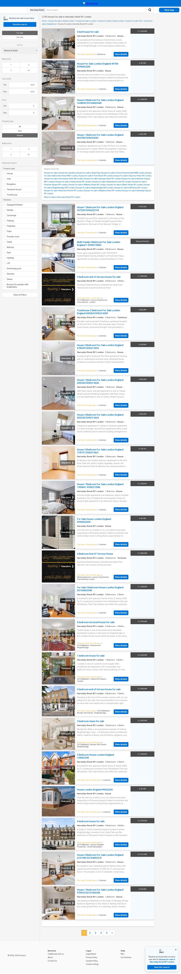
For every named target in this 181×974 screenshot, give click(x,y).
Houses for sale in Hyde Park (88, 173)
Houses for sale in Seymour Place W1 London (132, 176)
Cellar (9, 242)
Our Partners (126, 957)
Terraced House (14, 189)
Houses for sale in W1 (133, 21)
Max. (5, 92)
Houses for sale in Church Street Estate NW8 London (123, 173)
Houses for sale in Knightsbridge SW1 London (94, 188)
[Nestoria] (90, 3)
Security (10, 274)
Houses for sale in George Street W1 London (102, 179)
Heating (10, 258)
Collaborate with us (56, 954)
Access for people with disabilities (17, 285)
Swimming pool (14, 268)
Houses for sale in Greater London (61, 21)
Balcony (10, 247)
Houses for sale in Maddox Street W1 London (102, 191)
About (50, 957)
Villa (9, 179)
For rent (20, 37)
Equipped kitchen (15, 204)
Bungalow (11, 184)
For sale (20, 33)
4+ (29, 70)
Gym (9, 252)
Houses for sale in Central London (111, 21)
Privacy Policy (91, 957)
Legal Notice (91, 954)
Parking (10, 220)
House (10, 173)
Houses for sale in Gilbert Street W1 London (125, 185)
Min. (5, 85)
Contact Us (52, 961)
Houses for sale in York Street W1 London (95, 176)
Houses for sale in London (86, 21)
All (20, 127)
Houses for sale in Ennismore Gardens (60, 173)
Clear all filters (20, 295)
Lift (8, 263)
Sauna (9, 279)
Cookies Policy (92, 961)
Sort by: (20, 45)
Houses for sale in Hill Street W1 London (130, 188)
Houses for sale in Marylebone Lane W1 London (111, 182)
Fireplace (11, 226)
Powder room (13, 236)
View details (121, 54)
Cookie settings (92, 964)
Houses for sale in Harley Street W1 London (73, 182)
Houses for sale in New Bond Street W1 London (63, 191)
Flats (20, 131)
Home (44, 21)
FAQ (122, 954)
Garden (10, 210)
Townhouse (12, 195)
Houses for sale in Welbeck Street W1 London (87, 185)
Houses (20, 135)
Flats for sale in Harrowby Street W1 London (62, 197)
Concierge (11, 215)
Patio (9, 231)
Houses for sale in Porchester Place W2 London (63, 179)
